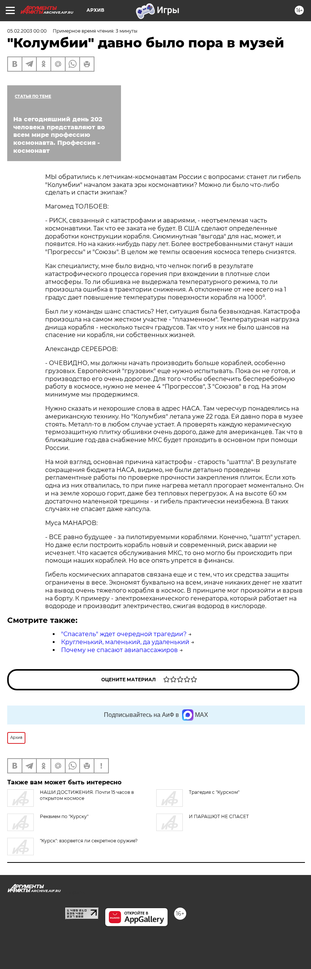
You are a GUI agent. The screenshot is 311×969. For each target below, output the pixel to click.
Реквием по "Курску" (64, 816)
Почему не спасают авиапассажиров (119, 650)
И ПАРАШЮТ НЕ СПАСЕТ (219, 816)
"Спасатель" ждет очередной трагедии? (124, 634)
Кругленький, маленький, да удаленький (125, 642)
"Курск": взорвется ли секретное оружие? (89, 841)
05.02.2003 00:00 (27, 31)
